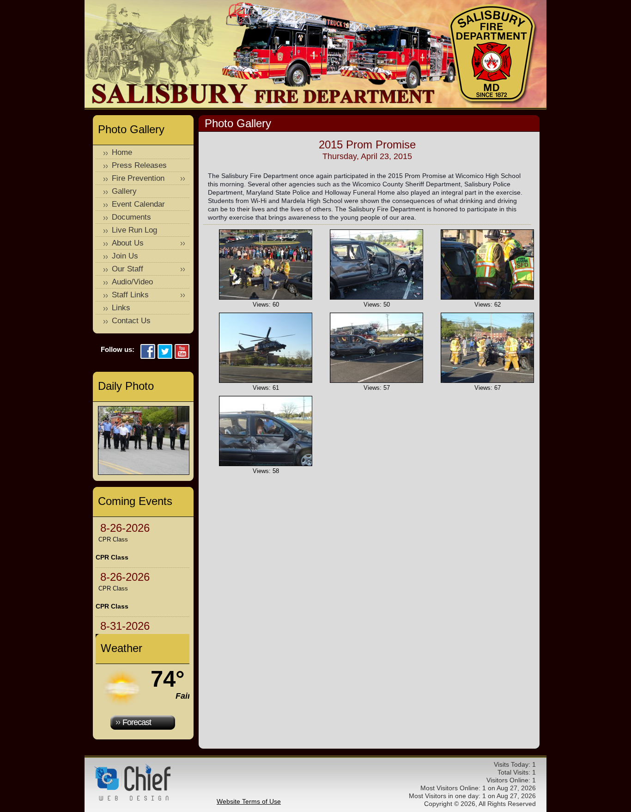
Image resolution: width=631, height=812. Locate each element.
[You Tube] (182, 352)
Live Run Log (134, 230)
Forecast (136, 722)
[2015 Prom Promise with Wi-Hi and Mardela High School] (265, 297)
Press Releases (139, 165)
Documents (131, 217)
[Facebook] (147, 352)
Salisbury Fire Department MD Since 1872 (493, 54)
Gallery (124, 191)
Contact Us (131, 320)
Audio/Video (132, 281)
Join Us (125, 256)
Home (122, 152)
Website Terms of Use (249, 801)
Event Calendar (138, 204)
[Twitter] (165, 352)
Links (121, 307)
